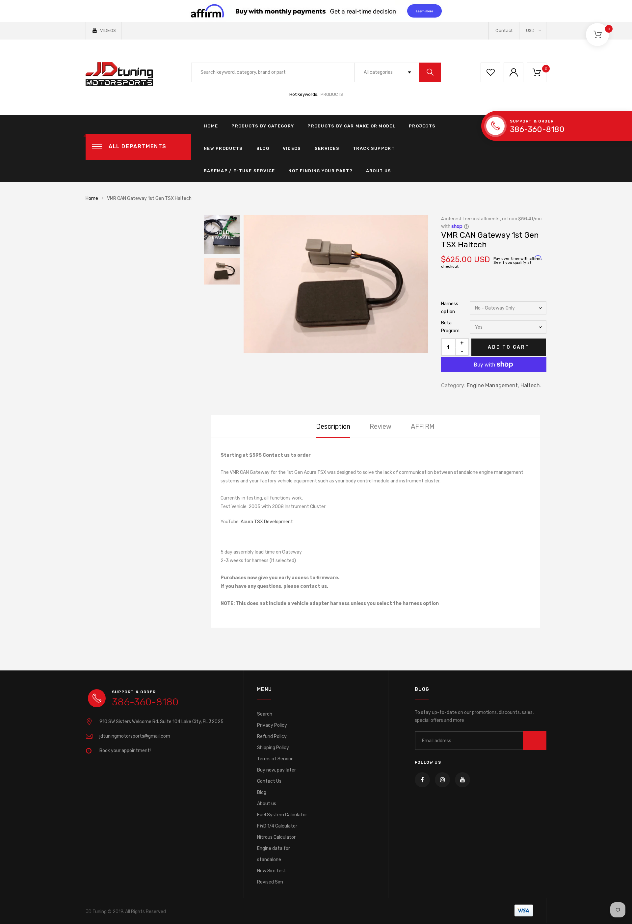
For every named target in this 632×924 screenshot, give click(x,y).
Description (333, 426)
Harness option (449, 307)
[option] (336, 284)
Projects (422, 125)
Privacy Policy (272, 725)
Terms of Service (275, 759)
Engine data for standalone (273, 854)
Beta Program (450, 327)
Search (264, 714)
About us (266, 803)
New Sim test (271, 871)
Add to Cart (509, 347)
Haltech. (530, 385)
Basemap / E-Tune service (239, 170)
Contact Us (269, 781)
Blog (262, 148)
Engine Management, (493, 385)
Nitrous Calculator (276, 837)
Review (380, 426)
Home (211, 125)
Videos (292, 148)
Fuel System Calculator (282, 815)
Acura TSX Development (267, 522)
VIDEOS (108, 30)
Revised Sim (270, 882)
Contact (504, 30)
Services (327, 148)
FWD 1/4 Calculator (277, 826)
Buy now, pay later (276, 770)
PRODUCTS (332, 94)
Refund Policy (272, 736)
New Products (223, 148)
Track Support (374, 148)
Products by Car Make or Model (351, 125)
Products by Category (262, 125)
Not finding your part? (320, 170)
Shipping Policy (273, 747)
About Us (378, 170)
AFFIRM (422, 426)
